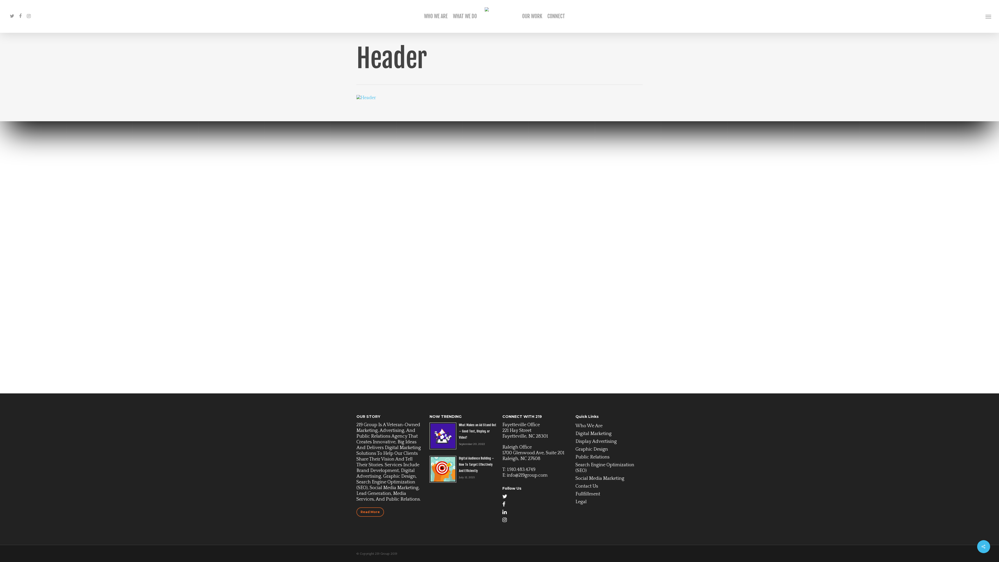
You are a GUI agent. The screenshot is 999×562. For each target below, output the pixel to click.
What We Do (465, 16)
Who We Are (436, 16)
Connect (556, 16)
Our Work (532, 16)
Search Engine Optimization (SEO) (604, 467)
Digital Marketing (593, 433)
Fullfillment (587, 494)
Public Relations (592, 457)
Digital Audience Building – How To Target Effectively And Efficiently (476, 464)
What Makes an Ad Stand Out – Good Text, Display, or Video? (477, 431)
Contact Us (586, 486)
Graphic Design (591, 449)
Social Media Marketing (599, 478)
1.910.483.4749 (521, 469)
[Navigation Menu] (988, 16)
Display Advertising (596, 441)
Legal (581, 501)
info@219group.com (527, 475)
